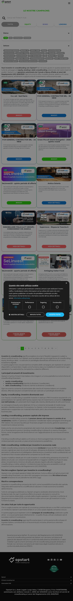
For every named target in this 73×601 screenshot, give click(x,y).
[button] (16, 315)
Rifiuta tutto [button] (35, 314)
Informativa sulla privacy (22, 298)
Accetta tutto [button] (54, 314)
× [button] (66, 283)
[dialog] (36, 300)
